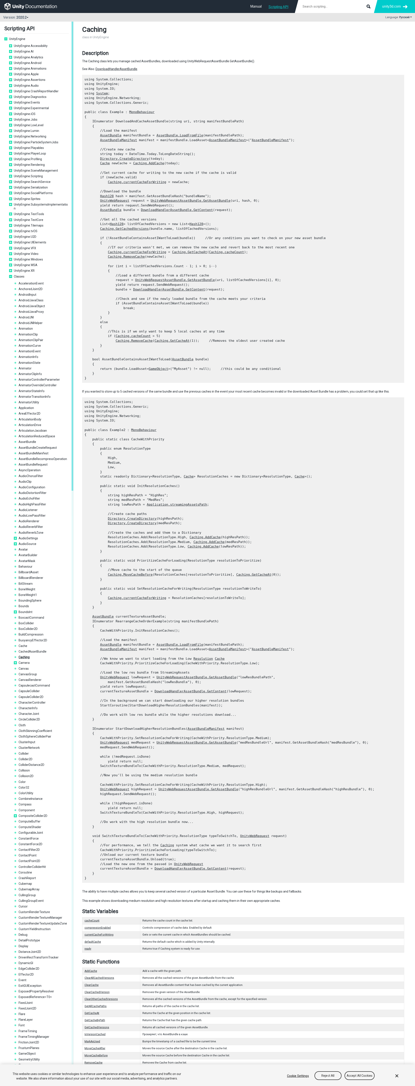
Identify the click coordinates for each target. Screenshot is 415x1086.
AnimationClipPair (31, 340)
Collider (24, 753)
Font (22, 1025)
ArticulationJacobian (33, 430)
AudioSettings (28, 538)
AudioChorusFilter (31, 476)
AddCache (91, 971)
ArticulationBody (30, 419)
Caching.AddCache (148, 163)
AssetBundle (27, 442)
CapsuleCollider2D (31, 697)
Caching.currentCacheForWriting (137, 182)
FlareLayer (26, 1019)
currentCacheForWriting (99, 934)
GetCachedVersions (97, 1027)
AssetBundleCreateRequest (38, 447)
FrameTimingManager (34, 1036)
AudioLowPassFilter (32, 515)
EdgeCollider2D (29, 968)
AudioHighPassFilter (32, 504)
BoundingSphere (30, 600)
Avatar (23, 549)
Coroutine (25, 872)
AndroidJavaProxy (31, 311)
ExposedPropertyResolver (36, 991)
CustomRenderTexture (34, 912)
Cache (23, 646)
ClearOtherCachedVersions (101, 999)
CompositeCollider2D (33, 816)
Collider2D (25, 759)
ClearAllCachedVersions (99, 977)
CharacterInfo (28, 708)
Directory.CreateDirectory (124, 159)
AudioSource (27, 544)
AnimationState (29, 362)
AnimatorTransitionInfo (35, 396)
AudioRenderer (29, 521)
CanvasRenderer (30, 680)
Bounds (24, 606)
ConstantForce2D (30, 844)
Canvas (24, 668)
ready (88, 948)
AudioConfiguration (32, 487)
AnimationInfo (28, 357)
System (102, 93)
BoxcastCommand (31, 617)
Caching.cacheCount (226, 252)
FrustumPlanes (29, 1048)
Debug (23, 934)
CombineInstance (31, 798)
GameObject (27, 1053)
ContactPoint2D (29, 861)
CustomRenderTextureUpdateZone (43, 923)
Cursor (23, 906)
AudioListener (28, 510)
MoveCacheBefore (96, 1055)
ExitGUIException (30, 985)
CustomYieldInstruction (35, 929)
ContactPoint (28, 855)
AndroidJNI (26, 317)
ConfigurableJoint (31, 832)
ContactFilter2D (29, 849)
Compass (25, 804)
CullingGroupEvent (31, 900)
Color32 (24, 787)
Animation (26, 328)
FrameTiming (28, 1031)
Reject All (327, 1076)
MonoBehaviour (142, 112)
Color (22, 782)
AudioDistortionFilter (32, 493)
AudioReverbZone (31, 532)
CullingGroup (27, 895)
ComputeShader (30, 827)
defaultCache (93, 941)
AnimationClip (28, 334)
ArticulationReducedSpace (37, 436)
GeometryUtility (29, 1059)
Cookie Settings (298, 1076)
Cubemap (25, 883)
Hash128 (107, 196)
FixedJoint (26, 1003)
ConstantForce (29, 838)
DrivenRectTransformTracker (39, 957)
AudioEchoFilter (29, 498)
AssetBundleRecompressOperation (43, 459)
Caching (24, 657)
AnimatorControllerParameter (39, 379)
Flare (22, 1014)
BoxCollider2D (28, 629)
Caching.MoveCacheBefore (130, 575)
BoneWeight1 (28, 595)
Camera (24, 662)
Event (22, 980)
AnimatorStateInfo (32, 391)
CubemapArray (29, 889)
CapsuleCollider (29, 691)
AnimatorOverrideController (38, 385)
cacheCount (92, 920)
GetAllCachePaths (96, 1006)
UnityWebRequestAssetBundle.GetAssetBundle (190, 201)
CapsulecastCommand (34, 685)
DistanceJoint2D (30, 951)
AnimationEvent (30, 351)
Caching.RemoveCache (126, 257)
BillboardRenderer (31, 578)
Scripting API (278, 7)
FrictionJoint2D (29, 1042)
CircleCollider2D (29, 719)
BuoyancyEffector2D (33, 640)
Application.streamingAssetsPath (177, 504)
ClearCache (92, 985)
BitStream (26, 583)
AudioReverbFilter (31, 527)
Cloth (22, 725)
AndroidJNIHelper (31, 323)
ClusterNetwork (29, 747)
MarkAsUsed (92, 1041)
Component (27, 810)
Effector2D (26, 974)
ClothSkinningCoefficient (35, 731)
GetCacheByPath (95, 1020)
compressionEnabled (98, 927)
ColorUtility (26, 793)
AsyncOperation (30, 470)
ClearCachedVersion (97, 992)
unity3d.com (391, 6)
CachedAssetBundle (32, 651)
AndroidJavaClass (31, 300)
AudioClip (25, 481)
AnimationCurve (30, 345)
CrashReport (27, 878)
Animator (25, 368)
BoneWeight (27, 589)
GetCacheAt (92, 1013)
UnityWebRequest (114, 201)
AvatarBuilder (28, 555)
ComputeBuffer (29, 821)
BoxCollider (26, 623)
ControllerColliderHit (32, 867)
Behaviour (25, 566)
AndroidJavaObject (32, 306)
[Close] (396, 1076)
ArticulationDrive (30, 425)
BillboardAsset (28, 572)
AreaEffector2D (29, 413)
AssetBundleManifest (33, 453)
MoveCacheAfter (95, 1048)
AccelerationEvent (31, 283)
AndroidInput (27, 294)
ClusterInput (27, 742)
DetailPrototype (29, 940)
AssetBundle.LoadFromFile (179, 135)
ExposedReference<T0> (35, 997)
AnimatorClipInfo (30, 374)
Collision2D (26, 776)
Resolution (203, 659)
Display (23, 946)
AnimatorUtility (29, 402)
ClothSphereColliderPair (35, 736)
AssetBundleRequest (33, 464)
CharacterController (32, 702)
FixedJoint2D (27, 1008)
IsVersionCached (95, 1034)
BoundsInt (25, 612)
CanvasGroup (28, 674)
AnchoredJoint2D (31, 289)
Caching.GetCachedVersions (124, 229)
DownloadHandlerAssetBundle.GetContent (177, 210)
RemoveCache (93, 1062)
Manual (256, 6)
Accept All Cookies (360, 1076)
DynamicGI (26, 963)
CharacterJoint (29, 713)
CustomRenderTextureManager (40, 917)
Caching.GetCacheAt (189, 252)
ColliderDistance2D (31, 765)
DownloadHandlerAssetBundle (116, 69)
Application (26, 408)
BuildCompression (31, 634)
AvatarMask (27, 561)
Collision (24, 770)
